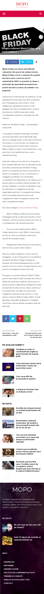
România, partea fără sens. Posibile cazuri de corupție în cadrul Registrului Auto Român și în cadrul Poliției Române (28, 466)
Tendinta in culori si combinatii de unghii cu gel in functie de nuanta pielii (27, 352)
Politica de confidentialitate (19, 573)
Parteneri (9, 565)
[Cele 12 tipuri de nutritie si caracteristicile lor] (7, 540)
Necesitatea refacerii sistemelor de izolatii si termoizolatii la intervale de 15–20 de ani (27, 424)
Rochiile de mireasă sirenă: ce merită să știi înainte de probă (28, 410)
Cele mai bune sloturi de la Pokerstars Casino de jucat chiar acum (28, 365)
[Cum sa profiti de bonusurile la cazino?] (8, 380)
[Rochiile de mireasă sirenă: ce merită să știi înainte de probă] (8, 411)
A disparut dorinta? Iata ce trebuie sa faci (27, 390)
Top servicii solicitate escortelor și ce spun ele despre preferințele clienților (27, 438)
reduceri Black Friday (28, 208)
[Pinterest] (19, 318)
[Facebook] (5, 318)
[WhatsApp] (27, 318)
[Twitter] (12, 318)
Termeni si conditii (13, 576)
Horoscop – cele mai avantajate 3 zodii (10, 334)
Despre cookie (11, 569)
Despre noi (9, 562)
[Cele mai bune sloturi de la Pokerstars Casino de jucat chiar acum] (8, 367)
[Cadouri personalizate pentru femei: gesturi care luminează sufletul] (8, 453)
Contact (8, 583)
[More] (36, 62)
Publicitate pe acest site (16, 580)
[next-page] (7, 477)
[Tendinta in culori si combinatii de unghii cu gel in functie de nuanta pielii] (8, 353)
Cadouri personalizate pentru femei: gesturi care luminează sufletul (28, 451)
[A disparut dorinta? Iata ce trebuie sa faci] (8, 393)
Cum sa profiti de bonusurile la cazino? (26, 377)
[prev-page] (3, 477)
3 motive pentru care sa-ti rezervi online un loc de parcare (33, 335)
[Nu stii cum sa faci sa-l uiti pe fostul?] (7, 528)
